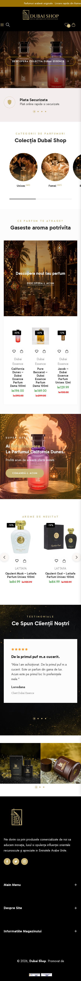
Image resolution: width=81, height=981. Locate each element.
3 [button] (41, 111)
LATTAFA (21, 568)
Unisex (23, 185)
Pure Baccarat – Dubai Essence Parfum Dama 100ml (40, 377)
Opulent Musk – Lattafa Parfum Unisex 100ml (20, 575)
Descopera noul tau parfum (40, 273)
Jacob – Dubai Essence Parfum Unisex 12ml (63, 375)
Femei (55, 185)
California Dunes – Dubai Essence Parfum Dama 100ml (18, 377)
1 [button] (34, 111)
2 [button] (43, 84)
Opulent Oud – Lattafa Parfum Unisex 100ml (60, 575)
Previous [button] (4, 557)
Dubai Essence (17, 361)
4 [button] (45, 111)
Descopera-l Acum (40, 283)
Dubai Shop (37, 961)
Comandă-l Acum (24, 473)
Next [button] (77, 557)
